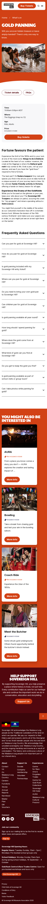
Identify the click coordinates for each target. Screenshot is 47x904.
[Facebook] (3, 819)
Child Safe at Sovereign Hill (11, 887)
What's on (17, 18)
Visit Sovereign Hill (10, 874)
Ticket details (11, 92)
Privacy (4, 884)
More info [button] (12, 479)
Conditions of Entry (8, 890)
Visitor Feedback (8, 896)
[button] (38, 5)
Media (4, 893)
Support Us (23, 701)
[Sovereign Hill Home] (9, 5)
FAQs (28, 92)
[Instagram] (8, 819)
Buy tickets (24, 137)
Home (4, 18)
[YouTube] (12, 819)
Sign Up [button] (6, 839)
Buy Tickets (27, 6)
